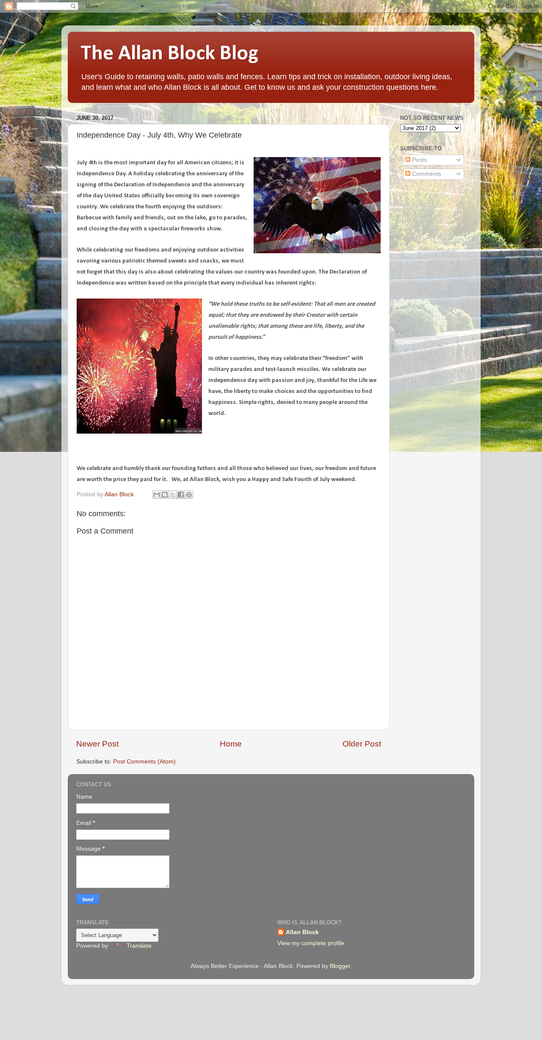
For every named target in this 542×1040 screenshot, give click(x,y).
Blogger (340, 966)
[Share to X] (173, 494)
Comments (425, 174)
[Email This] (156, 494)
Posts (418, 160)
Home (231, 743)
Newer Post (97, 743)
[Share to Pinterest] (189, 494)
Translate (139, 946)
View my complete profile (310, 943)
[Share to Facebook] (181, 494)
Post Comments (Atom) (144, 761)
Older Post (362, 743)
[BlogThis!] (164, 494)
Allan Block (302, 932)
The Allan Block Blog (169, 54)
